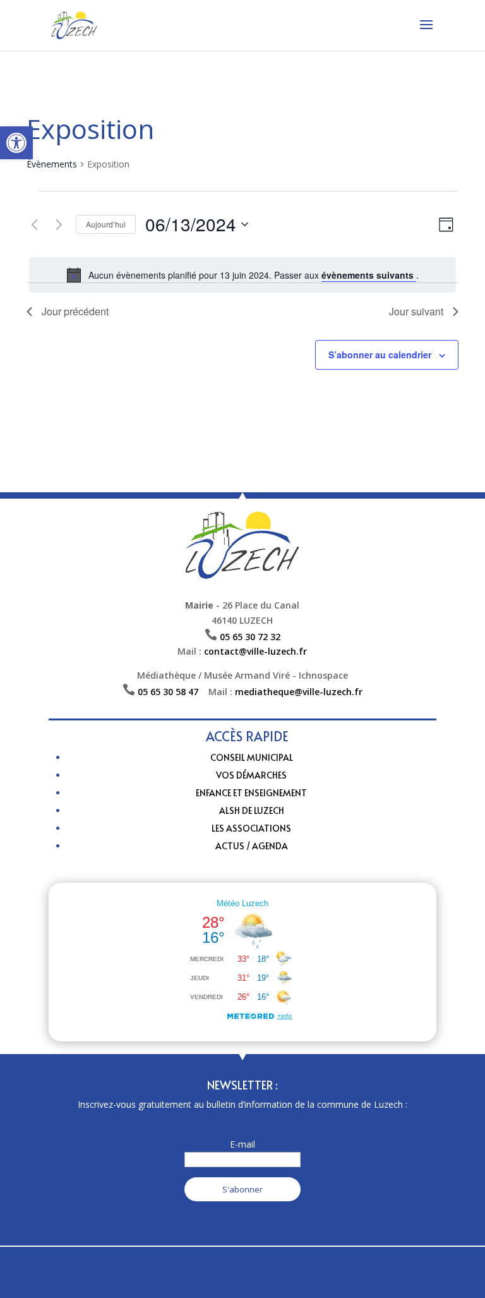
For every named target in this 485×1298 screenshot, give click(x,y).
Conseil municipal (251, 757)
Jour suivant (416, 311)
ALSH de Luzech (251, 810)
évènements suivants (368, 275)
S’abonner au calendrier (379, 354)
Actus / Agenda (251, 846)
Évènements (52, 164)
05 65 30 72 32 (250, 637)
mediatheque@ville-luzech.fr (298, 692)
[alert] (242, 275)
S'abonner (242, 1189)
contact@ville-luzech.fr (255, 651)
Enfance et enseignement (251, 793)
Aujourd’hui (106, 224)
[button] (16, 142)
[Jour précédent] (34, 224)
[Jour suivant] (58, 224)
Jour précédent (75, 311)
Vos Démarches (251, 775)
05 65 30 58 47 (173, 692)
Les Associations (251, 828)
